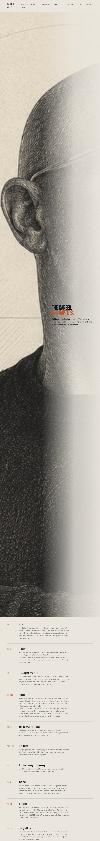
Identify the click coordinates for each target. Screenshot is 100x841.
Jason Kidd (11, 6)
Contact (89, 4)
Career (57, 4)
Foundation (69, 4)
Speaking (46, 4)
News (80, 4)
